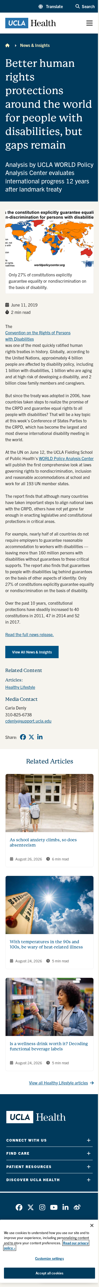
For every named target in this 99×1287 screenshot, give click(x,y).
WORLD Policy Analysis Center (66, 458)
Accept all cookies (49, 1273)
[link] (23, 737)
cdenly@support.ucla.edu (28, 720)
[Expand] (89, 1140)
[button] (51, 6)
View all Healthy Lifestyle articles (58, 1082)
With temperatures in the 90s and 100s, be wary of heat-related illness (46, 944)
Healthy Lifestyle (20, 687)
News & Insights (35, 45)
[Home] (7, 45)
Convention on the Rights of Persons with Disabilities (37, 335)
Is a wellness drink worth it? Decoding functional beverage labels (49, 1046)
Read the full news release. (29, 634)
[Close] (92, 1225)
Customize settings (49, 1258)
